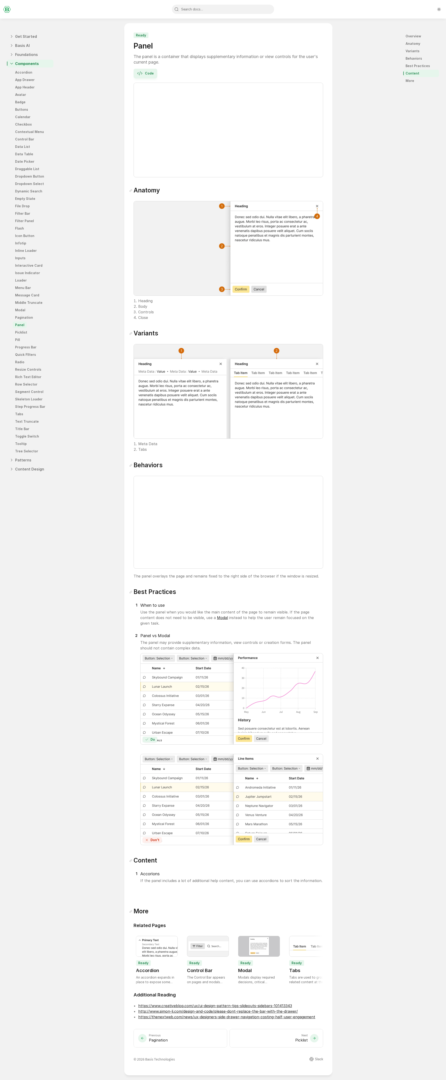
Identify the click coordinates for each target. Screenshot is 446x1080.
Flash (19, 228)
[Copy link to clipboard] (131, 190)
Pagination (24, 317)
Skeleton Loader (29, 399)
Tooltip (21, 444)
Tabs (19, 414)
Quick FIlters (25, 355)
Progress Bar (25, 347)
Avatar (20, 95)
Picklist (21, 332)
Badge (20, 102)
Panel (19, 325)
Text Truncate (27, 421)
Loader (21, 280)
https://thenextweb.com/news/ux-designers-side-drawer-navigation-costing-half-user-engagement (226, 1017)
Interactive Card (29, 265)
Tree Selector (26, 451)
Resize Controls (28, 369)
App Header (25, 87)
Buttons (21, 109)
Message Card (27, 295)
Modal (20, 310)
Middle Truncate (29, 303)
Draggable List (27, 169)
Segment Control (29, 392)
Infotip (20, 243)
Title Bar (22, 429)
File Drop (22, 206)
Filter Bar (22, 213)
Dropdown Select (29, 184)
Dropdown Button (29, 176)
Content (412, 73)
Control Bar (24, 139)
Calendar (22, 117)
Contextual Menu (29, 132)
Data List (22, 147)
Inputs (20, 258)
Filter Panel (24, 221)
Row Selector (26, 384)
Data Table (24, 154)
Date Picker (25, 161)
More (410, 81)
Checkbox (23, 124)
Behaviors (414, 58)
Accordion (23, 72)
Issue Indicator (27, 273)
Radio (19, 362)
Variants (413, 51)
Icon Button (24, 236)
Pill (17, 340)
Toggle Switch (27, 436)
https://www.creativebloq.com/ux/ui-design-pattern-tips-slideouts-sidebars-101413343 (215, 1005)
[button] (136, 605)
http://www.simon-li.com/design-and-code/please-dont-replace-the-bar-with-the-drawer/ (218, 1011)
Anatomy (413, 43)
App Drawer (25, 80)
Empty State (25, 199)
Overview (413, 36)
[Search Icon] (223, 9)
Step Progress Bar (30, 407)
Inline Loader (26, 251)
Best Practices (418, 66)
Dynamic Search (28, 191)
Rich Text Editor (28, 377)
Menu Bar (23, 288)
